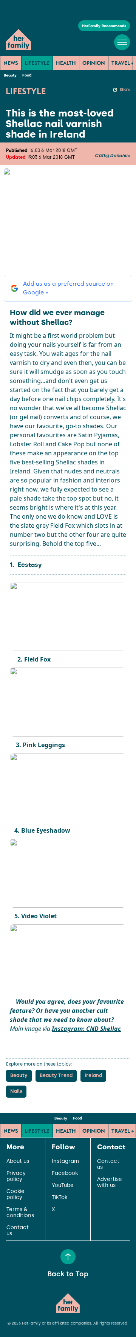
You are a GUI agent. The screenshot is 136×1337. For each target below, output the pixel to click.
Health (66, 63)
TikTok (59, 1198)
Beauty (10, 75)
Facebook (65, 1173)
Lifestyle (37, 63)
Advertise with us (109, 1182)
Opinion (93, 63)
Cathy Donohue (112, 155)
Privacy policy (16, 1176)
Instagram (65, 1161)
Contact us (17, 1231)
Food (26, 75)
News (10, 63)
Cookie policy (15, 1194)
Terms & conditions (20, 1213)
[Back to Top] (68, 1256)
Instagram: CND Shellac (86, 1029)
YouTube (63, 1185)
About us (17, 1161)
